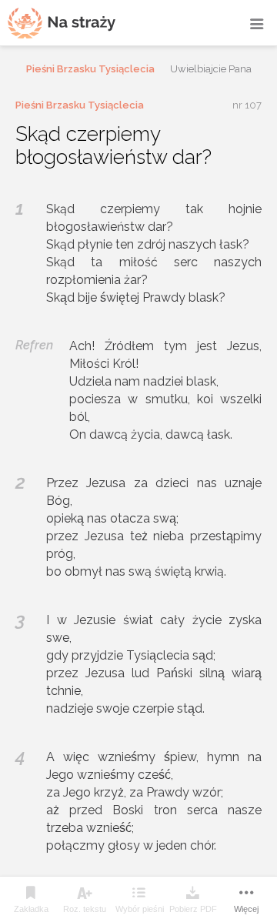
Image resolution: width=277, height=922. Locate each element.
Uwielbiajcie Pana (211, 69)
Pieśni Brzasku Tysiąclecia (90, 69)
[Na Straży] (61, 23)
